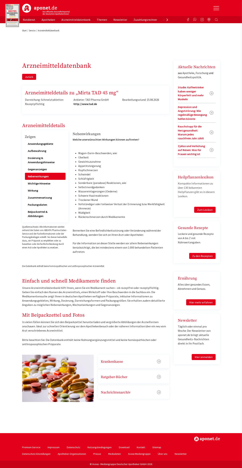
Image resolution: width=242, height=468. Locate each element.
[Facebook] (188, 19)
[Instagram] (202, 19)
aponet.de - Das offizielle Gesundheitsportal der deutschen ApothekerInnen (46, 9)
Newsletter (120, 19)
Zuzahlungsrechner (145, 19)
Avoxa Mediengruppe (139, 453)
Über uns (162, 453)
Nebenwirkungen (38, 176)
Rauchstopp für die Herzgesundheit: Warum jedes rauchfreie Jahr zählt (191, 132)
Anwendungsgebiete (40, 143)
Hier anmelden (204, 357)
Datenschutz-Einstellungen (36, 453)
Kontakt (141, 447)
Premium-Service (31, 447)
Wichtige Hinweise (39, 183)
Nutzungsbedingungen (100, 447)
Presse (97, 453)
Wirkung (33, 190)
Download (124, 447)
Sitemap (156, 447)
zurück (29, 77)
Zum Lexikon (205, 210)
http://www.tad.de (85, 104)
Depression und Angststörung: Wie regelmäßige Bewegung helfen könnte (192, 113)
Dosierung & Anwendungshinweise (41, 160)
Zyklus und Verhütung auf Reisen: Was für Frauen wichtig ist (191, 150)
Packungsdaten (37, 204)
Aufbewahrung (37, 151)
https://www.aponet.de (207, 439)
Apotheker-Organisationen (72, 453)
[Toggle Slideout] (216, 8)
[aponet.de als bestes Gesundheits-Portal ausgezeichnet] (12, 15)
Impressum (54, 447)
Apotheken (48, 19)
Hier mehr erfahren (201, 302)
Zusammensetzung (40, 197)
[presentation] (167, 19)
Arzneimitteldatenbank (75, 19)
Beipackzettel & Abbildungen (37, 214)
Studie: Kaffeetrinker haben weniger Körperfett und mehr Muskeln (191, 93)
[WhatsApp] (195, 19)
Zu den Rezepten (202, 256)
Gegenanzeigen (37, 169)
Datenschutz (73, 447)
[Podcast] (209, 19)
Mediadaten (114, 453)
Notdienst (29, 19)
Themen (102, 19)
